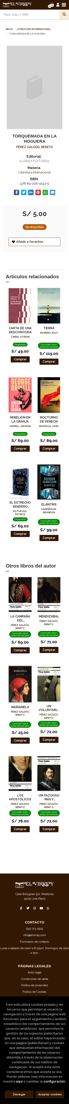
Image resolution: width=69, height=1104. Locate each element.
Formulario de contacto (34, 941)
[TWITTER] (28, 908)
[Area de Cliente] (58, 5)
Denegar (19, 1094)
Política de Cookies (34, 991)
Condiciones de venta (34, 979)
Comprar (20, 359)
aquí (19, 1081)
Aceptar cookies (50, 1094)
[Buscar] (64, 14)
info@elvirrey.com (34, 935)
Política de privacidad (34, 985)
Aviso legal (34, 972)
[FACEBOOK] (21, 908)
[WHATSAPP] (48, 908)
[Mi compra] (52, 5)
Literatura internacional (34, 29)
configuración (54, 1081)
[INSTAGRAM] (34, 908)
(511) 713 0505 (34, 928)
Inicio (9, 29)
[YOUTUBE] (41, 908)
